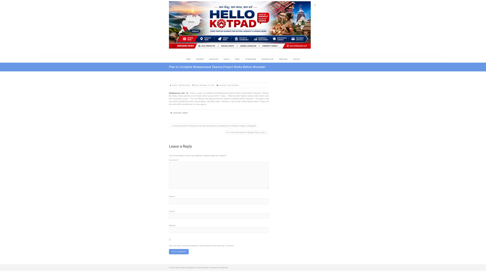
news (237, 59)
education (213, 59)
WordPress (223, 268)
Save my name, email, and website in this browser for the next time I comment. (201, 246)
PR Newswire (250, 59)
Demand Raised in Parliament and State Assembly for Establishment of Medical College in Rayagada (213, 126)
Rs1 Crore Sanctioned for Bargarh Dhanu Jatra (246, 132)
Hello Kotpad (180, 268)
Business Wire (268, 59)
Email (172, 211)
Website (172, 225)
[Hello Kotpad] (240, 25)
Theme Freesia (202, 268)
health (226, 59)
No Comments (233, 85)
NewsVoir (283, 59)
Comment (173, 160)
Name (172, 196)
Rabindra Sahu (184, 85)
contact (296, 59)
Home (188, 59)
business (200, 59)
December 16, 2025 (206, 85)
